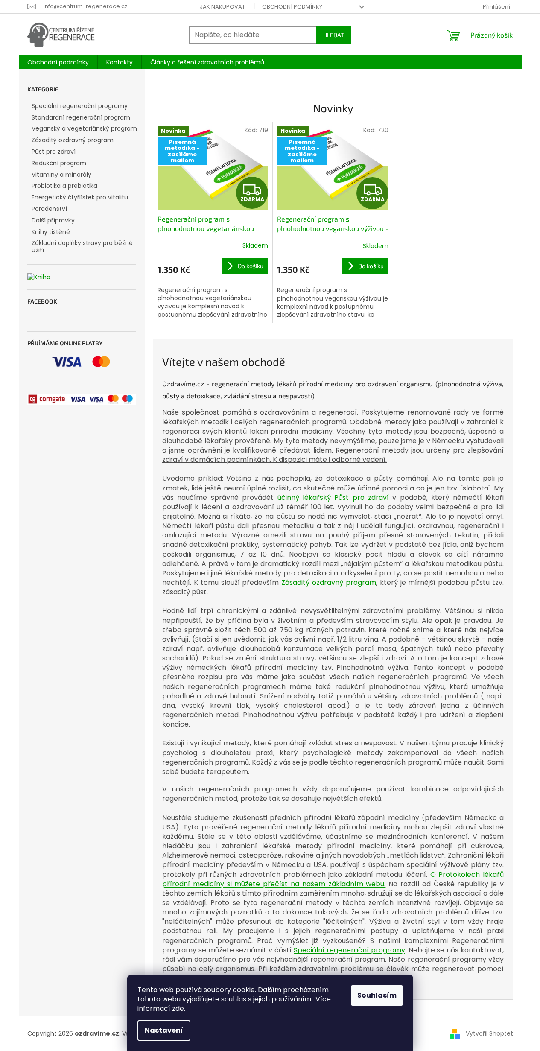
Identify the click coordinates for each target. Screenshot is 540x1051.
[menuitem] (58, 62)
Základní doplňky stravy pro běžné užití (82, 246)
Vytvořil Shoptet (489, 1033)
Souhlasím (377, 995)
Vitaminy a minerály (61, 174)
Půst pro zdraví (54, 151)
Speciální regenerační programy (80, 106)
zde (178, 1008)
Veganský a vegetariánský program (84, 128)
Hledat (333, 34)
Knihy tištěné (51, 232)
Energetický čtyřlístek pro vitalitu (80, 197)
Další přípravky (53, 220)
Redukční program (59, 163)
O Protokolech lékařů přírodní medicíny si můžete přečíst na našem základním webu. (333, 879)
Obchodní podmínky (292, 7)
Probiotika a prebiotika (64, 185)
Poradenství (49, 208)
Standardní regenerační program (81, 117)
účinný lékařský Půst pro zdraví (333, 497)
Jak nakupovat (222, 7)
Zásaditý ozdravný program (73, 140)
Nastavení (164, 1030)
